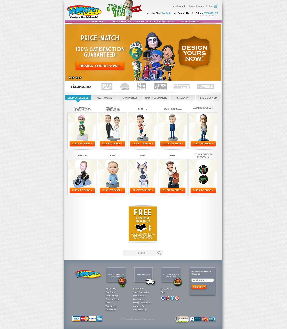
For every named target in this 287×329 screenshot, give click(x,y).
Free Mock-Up (139, 310)
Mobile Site (111, 310)
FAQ (108, 303)
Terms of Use (112, 296)
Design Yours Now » (100, 66)
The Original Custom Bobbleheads (84, 11)
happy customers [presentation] (156, 98)
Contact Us (183, 13)
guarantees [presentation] (130, 98)
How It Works (139, 296)
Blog (163, 292)
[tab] (78, 99)
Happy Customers (141, 303)
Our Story (110, 292)
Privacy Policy (112, 299)
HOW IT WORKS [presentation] (104, 98)
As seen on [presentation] (182, 98)
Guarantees (138, 299)
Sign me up (199, 287)
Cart (210, 6)
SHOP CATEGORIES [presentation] (78, 98)
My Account (179, 6)
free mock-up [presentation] (208, 98)
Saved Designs (196, 6)
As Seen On (138, 306)
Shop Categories (141, 292)
